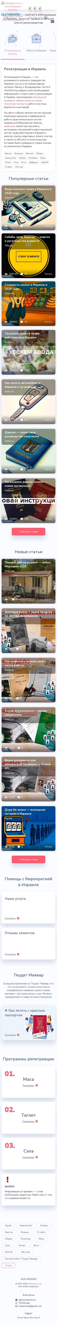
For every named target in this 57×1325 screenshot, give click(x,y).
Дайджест (33, 162)
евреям (18, 83)
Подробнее (28, 1085)
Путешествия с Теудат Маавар (21, 1258)
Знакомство (10, 158)
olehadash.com (35, 1283)
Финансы (19, 153)
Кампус (22, 158)
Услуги (8, 1265)
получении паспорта (15, 103)
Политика (33, 158)
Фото (23, 162)
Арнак (8, 1225)
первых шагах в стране (29, 100)
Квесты (8, 153)
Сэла (16, 162)
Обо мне (19, 167)
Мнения (29, 153)
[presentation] (13, 44)
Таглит (8, 162)
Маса (43, 158)
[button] (53, 22)
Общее (39, 153)
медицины (9, 126)
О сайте (8, 167)
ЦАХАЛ (44, 162)
